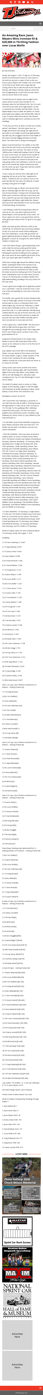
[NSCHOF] (17, 1318)
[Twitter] (11, 2)
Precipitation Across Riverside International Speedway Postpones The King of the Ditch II (31, 1193)
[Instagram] (19, 2)
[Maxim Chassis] (17, 1281)
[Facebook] (15, 2)
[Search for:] (21, 28)
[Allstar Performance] (17, 1245)
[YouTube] (24, 2)
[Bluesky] (32, 2)
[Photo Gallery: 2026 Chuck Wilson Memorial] (21, 1171)
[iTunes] (28, 2)
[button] (39, 23)
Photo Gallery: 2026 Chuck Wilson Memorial (20, 1180)
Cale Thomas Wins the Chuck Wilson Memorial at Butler (30, 1210)
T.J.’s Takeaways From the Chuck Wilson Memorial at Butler (11, 1209)
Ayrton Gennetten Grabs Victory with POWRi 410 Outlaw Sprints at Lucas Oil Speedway (11, 1194)
